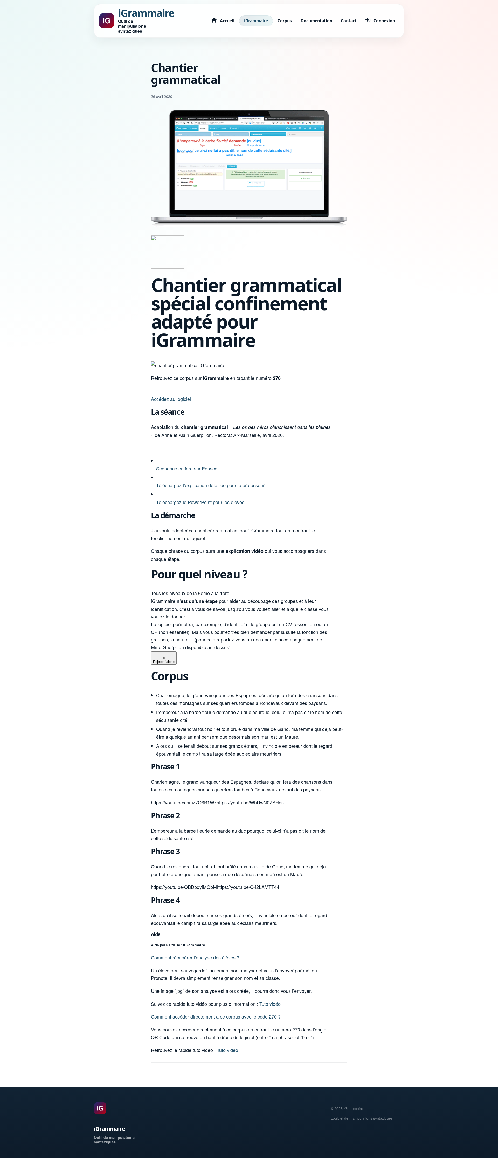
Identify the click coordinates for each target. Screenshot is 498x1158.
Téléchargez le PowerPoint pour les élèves (200, 502)
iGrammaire (256, 21)
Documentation (316, 21)
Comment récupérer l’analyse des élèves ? (195, 957)
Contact (349, 21)
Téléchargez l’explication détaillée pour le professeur (210, 485)
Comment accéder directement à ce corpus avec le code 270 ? (216, 1016)
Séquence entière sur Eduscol (187, 468)
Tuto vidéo (270, 1003)
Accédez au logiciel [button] (171, 398)
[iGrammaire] (100, 1108)
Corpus (285, 21)
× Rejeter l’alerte (164, 660)
